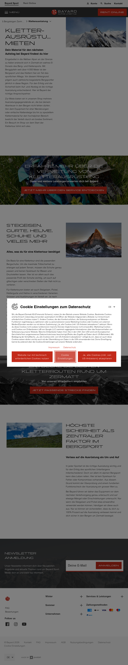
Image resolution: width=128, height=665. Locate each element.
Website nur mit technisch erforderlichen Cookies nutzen (32, 357)
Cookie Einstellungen (65, 357)
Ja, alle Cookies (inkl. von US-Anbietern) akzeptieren (97, 357)
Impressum (54, 347)
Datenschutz (69, 347)
